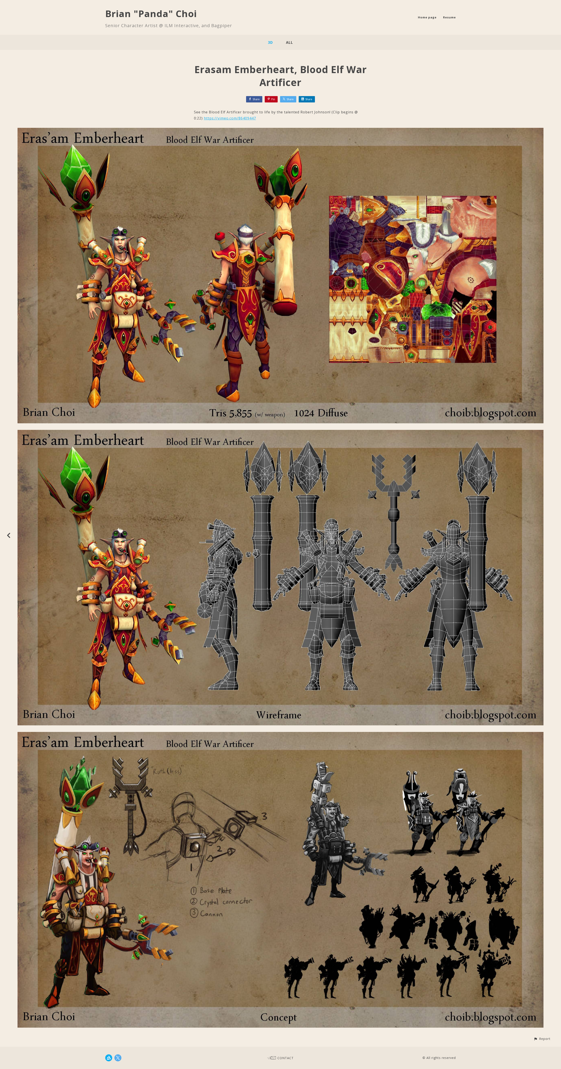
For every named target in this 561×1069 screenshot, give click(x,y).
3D (270, 42)
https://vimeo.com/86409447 (230, 118)
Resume (449, 17)
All (289, 42)
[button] (542, 1038)
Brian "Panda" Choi (151, 13)
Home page (427, 17)
